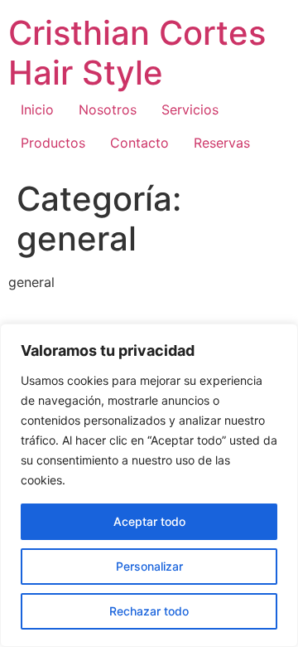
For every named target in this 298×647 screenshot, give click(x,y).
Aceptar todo (149, 521)
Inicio (37, 109)
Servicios (190, 109)
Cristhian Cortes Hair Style (137, 52)
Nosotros (108, 109)
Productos (53, 142)
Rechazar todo (149, 611)
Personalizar (149, 566)
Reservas (222, 142)
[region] (149, 485)
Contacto (139, 142)
